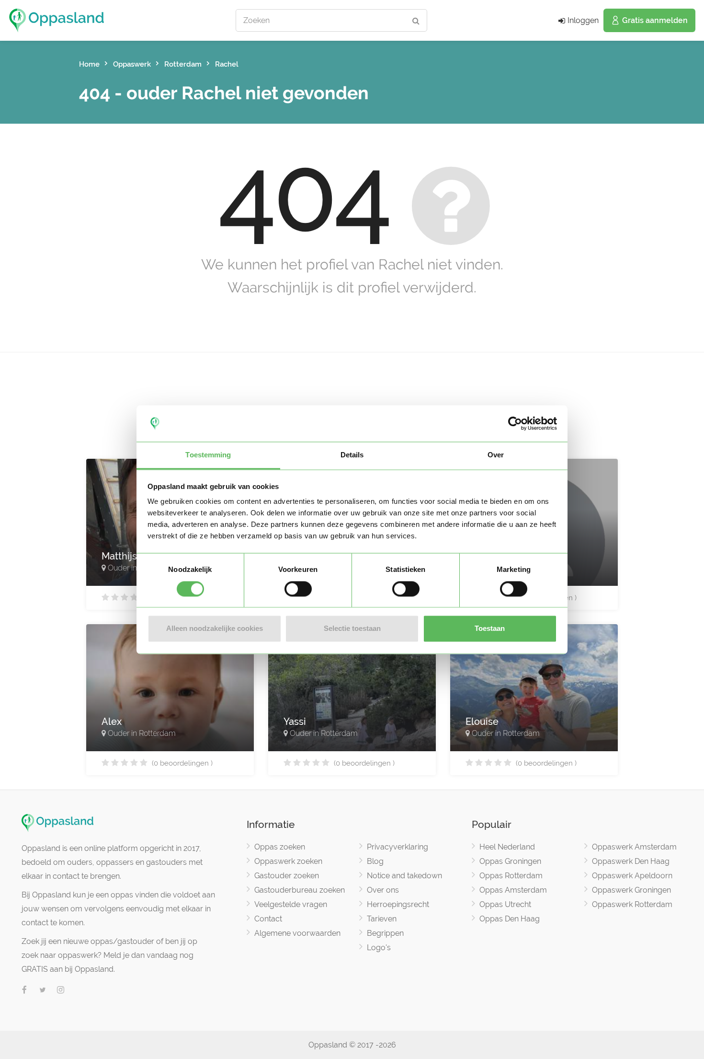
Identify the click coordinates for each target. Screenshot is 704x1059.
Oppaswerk (132, 64)
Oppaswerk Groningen (631, 890)
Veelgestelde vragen (290, 904)
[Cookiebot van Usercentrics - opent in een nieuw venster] (515, 423)
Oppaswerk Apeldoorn (632, 875)
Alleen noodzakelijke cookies (214, 629)
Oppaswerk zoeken (288, 861)
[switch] (298, 588)
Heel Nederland (507, 846)
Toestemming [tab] (208, 455)
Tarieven (382, 918)
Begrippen (385, 933)
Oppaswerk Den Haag (631, 861)
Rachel (226, 64)
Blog (375, 861)
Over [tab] (496, 455)
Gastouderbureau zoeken (299, 890)
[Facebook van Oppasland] (24, 990)
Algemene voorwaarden (297, 933)
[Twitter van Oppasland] (43, 990)
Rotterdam (183, 64)
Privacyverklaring (397, 846)
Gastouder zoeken (286, 875)
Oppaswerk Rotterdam (632, 904)
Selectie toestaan (352, 629)
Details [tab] (352, 455)
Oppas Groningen (510, 861)
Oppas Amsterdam (513, 890)
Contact (268, 918)
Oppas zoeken (279, 846)
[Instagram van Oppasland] (61, 990)
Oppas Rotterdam (511, 875)
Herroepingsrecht (398, 904)
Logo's (379, 947)
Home (89, 64)
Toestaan (490, 629)
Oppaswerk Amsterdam (634, 846)
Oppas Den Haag (509, 918)
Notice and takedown (404, 875)
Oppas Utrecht (505, 904)
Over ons (383, 890)
